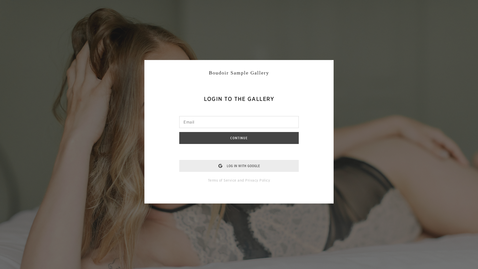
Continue (239, 138)
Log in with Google (243, 166)
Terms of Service (222, 180)
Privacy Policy (257, 180)
